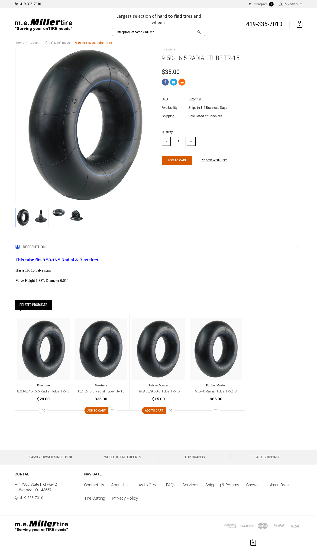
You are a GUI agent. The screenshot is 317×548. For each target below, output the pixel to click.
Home (20, 42)
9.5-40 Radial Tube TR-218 (215, 391)
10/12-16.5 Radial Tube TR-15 (101, 391)
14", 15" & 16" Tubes (56, 42)
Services (190, 484)
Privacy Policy (125, 498)
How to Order (147, 484)
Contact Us (94, 484)
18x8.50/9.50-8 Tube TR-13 (158, 391)
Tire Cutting (94, 498)
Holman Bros (277, 484)
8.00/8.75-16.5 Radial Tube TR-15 (43, 391)
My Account (293, 4)
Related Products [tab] (33, 305)
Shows (252, 484)
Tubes (33, 42)
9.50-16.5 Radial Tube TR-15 (93, 42)
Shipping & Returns (222, 484)
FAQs (170, 484)
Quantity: (167, 132)
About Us (119, 484)
